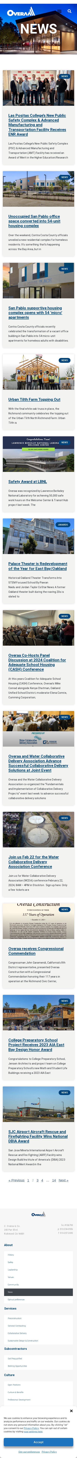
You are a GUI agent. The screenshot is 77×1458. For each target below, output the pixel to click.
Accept (39, 1442)
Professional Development (19, 1400)
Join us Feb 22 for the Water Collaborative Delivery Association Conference (33, 862)
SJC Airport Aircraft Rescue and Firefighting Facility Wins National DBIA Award (38, 1136)
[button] (71, 1411)
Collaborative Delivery (17, 1333)
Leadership (13, 1270)
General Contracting (17, 1326)
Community (13, 1285)
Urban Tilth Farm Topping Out (34, 399)
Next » (63, 1180)
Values (11, 1277)
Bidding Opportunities (17, 1366)
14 (54, 1180)
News (10, 1292)
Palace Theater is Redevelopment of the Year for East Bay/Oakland (37, 566)
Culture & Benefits (15, 1392)
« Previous (16, 1180)
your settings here (33, 1431)
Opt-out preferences (29, 1451)
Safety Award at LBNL (27, 481)
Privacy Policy (31, 1428)
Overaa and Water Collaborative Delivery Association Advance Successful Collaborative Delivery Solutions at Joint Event (38, 763)
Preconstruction (14, 1318)
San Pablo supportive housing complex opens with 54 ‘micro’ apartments (35, 313)
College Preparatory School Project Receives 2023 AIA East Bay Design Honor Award (36, 1045)
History (11, 1255)
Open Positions (14, 1385)
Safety (10, 1262)
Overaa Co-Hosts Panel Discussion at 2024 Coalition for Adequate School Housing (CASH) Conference (37, 662)
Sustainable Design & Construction (23, 1341)
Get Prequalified (15, 1358)
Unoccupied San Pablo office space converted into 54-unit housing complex (34, 221)
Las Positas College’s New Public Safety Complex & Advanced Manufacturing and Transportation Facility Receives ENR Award (37, 125)
